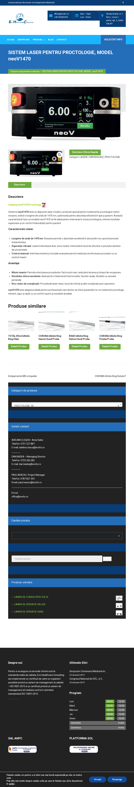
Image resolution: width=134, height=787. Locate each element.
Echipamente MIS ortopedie (22, 376)
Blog (51, 40)
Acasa (11, 40)
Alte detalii (13, 699)
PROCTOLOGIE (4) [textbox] (66, 406)
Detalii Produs (19, 346)
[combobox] (67, 404)
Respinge (117, 779)
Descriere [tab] (19, 184)
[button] (59, 155)
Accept (97, 779)
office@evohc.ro (61, 14)
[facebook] (123, 2)
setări (11, 783)
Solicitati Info (113, 39)
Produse (38, 40)
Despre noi (24, 40)
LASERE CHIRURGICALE (92, 157)
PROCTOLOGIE (112, 157)
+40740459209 (61, 17)
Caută (107, 558)
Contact (62, 40)
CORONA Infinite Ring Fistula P (110, 376)
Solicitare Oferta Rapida (85, 152)
